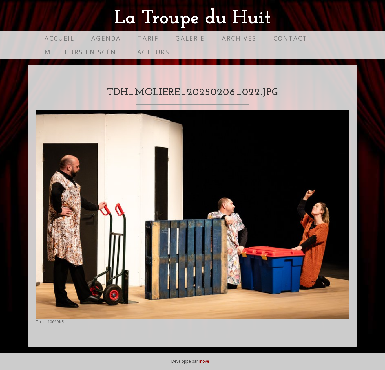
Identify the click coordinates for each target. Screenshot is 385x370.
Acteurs (153, 52)
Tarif (148, 38)
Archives (239, 38)
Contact (290, 38)
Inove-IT (206, 361)
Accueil (59, 38)
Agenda (106, 38)
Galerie (190, 38)
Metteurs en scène (82, 52)
